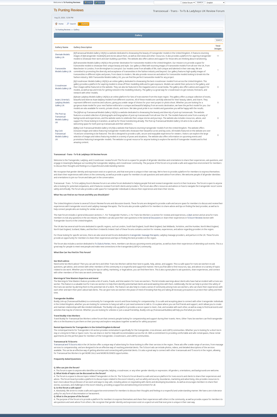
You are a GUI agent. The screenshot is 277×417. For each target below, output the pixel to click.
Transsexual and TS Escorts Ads (67, 344)
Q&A (190, 215)
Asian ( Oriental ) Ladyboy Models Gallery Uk (62, 102)
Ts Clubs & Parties (102, 243)
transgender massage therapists (144, 235)
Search (219, 40)
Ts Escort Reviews (195, 217)
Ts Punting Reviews (69, 10)
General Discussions (152, 217)
